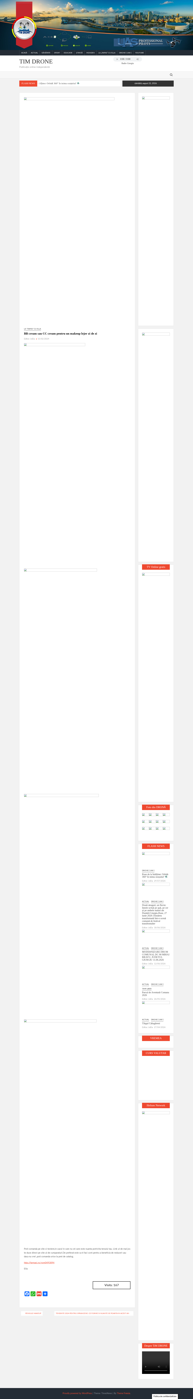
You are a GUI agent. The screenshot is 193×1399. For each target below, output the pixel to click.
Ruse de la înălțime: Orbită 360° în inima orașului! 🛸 (53, 83)
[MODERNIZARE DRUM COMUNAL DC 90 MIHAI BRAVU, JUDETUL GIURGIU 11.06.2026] (156, 938)
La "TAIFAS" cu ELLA (32, 329)
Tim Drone (36, 61)
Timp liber (147, 989)
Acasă (24, 53)
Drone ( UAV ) (125, 53)
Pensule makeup (33, 1313)
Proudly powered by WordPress (77, 1393)
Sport (57, 53)
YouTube (139, 53)
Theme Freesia (123, 1393)
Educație (68, 53)
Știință (79, 53)
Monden (90, 53)
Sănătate (46, 53)
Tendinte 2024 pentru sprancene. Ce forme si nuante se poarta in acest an (92, 1313)
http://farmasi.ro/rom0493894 (39, 1263)
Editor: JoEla (29, 339)
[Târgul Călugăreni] (156, 1009)
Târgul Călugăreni (151, 1023)
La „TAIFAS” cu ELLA (106, 53)
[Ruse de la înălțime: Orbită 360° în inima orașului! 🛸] (156, 860)
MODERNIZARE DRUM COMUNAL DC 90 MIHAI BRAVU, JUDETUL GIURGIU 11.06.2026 (155, 956)
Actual (34, 53)
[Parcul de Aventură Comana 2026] (156, 974)
